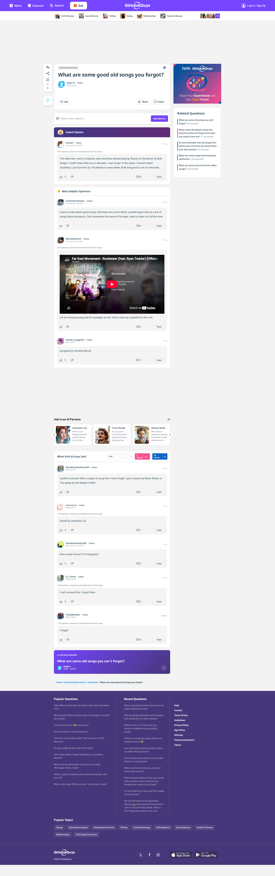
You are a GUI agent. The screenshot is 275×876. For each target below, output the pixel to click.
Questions (93, 682)
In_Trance (71, 576)
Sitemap (178, 735)
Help (176, 705)
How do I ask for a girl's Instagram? (71, 731)
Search (59, 5)
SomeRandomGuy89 (76, 543)
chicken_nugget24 (75, 340)
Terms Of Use (181, 715)
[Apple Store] (182, 855)
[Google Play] (207, 855)
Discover (38, 5)
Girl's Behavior (67, 16)
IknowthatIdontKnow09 (77, 467)
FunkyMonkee (73, 614)
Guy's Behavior (91, 16)
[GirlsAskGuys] (64, 855)
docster (69, 142)
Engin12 (71, 82)
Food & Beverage (141, 827)
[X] (141, 855)
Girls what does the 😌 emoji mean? (71, 725)
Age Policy (179, 730)
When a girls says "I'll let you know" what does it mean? (80, 784)
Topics (177, 745)
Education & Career (78, 827)
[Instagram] (158, 855)
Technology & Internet (86, 834)
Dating (129, 16)
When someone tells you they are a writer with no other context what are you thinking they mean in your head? (144, 781)
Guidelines (179, 720)
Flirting (112, 16)
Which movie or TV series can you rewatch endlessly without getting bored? (140, 728)
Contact (178, 710)
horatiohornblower (75, 201)
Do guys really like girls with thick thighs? (74, 748)
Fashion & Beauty (174, 16)
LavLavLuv (71, 505)
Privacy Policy (181, 725)
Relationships (149, 16)
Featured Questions (184, 740)
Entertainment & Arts (68, 68)
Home (59, 682)
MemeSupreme (73, 238)
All (168, 419)
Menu (18, 5)
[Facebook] (149, 855)
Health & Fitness (205, 827)
